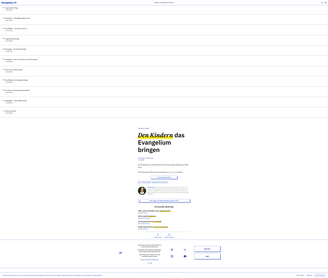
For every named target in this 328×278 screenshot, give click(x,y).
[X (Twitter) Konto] (185, 250)
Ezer (139, 182)
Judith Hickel (151, 187)
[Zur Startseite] (11, 2)
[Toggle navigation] (325, 2)
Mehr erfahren (300, 275)
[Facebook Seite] (172, 250)
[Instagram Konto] (172, 256)
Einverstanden (320, 275)
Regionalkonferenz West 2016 (160, 182)
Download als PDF (165, 177)
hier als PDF (171, 172)
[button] (158, 235)
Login (207, 256)
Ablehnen (309, 275)
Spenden (207, 249)
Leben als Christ (143, 128)
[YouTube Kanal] (185, 256)
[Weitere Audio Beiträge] (138, 158)
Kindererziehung (147, 182)
